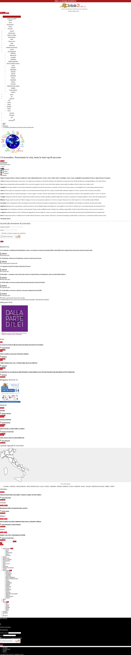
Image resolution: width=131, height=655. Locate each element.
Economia (10, 28)
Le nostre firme (6, 649)
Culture (10, 26)
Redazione (4, 162)
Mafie (11, 39)
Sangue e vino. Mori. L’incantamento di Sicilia (12, 535)
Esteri (10, 22)
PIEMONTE (13, 75)
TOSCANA (13, 84)
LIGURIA (13, 67)
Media (11, 94)
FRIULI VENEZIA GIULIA (13, 63)
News (1, 342)
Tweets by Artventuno (5, 627)
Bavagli (12, 31)
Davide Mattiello (6, 348)
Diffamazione (11, 33)
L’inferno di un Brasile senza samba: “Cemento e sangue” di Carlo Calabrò (20, 494)
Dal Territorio (11, 51)
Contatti (5, 650)
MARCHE (13, 71)
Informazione (10, 24)
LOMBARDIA (13, 69)
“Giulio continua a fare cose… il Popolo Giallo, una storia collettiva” (18, 363)
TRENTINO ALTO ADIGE (13, 86)
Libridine (9, 106)
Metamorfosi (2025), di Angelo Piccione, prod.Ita (13, 508)
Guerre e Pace (11, 41)
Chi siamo (5, 647)
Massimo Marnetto (6, 413)
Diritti (11, 43)
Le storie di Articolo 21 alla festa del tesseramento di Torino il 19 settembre (21, 345)
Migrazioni (11, 45)
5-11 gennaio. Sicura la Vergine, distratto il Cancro (15, 266)
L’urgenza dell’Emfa (5, 419)
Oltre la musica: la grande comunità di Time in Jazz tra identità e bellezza (20, 521)
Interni (10, 20)
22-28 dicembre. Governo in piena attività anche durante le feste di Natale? (22, 282)
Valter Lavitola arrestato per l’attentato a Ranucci (14, 354)
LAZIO (13, 65)
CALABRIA (13, 57)
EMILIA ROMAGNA (13, 61)
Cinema (9, 102)
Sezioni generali (11, 18)
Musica (9, 108)
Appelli (12, 49)
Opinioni (2, 408)
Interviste (11, 113)
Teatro (9, 110)
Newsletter (11, 115)
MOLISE (13, 73)
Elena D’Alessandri (6, 497)
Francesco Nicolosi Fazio (8, 431)
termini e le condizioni (19, 233)
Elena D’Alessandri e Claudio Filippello (11, 524)
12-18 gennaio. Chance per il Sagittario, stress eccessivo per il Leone (20, 258)
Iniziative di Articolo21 (11, 47)
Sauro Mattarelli (6, 440)
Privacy (4, 652)
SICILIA (13, 82)
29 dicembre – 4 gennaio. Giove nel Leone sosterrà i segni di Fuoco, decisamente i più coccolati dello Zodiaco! (33, 274)
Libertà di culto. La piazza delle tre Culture (12, 428)
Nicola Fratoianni (6, 422)
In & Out (2, 161)
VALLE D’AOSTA (13, 90)
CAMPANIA (13, 59)
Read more (2, 350)
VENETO (13, 92)
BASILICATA (13, 55)
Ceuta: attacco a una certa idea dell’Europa (12, 437)
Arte (9, 100)
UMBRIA (13, 88)
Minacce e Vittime (11, 35)
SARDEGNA (13, 80)
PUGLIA (13, 78)
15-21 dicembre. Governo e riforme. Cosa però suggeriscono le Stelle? (21, 290)
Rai (12, 96)
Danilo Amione (5, 511)
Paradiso (2, 410)
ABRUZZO (13, 53)
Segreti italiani (11, 37)
